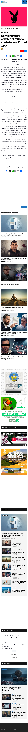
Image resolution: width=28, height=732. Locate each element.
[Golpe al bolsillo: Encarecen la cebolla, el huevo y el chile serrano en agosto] (6, 582)
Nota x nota (7, 28)
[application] (14, 439)
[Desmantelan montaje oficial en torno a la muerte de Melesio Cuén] (14, 346)
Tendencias (4, 669)
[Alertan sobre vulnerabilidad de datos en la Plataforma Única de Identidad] (6, 706)
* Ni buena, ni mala (7, 648)
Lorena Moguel (7, 48)
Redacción (4, 236)
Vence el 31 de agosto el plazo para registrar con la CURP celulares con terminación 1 (14, 234)
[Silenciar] (23, 445)
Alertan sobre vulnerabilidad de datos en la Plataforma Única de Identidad (18, 706)
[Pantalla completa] (25, 445)
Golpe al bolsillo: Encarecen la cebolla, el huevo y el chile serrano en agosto (19, 582)
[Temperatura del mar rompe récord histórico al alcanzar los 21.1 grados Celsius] (6, 590)
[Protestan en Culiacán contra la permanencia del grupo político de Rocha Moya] (14, 676)
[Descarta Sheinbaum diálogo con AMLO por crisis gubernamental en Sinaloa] (6, 714)
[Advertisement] (14, 189)
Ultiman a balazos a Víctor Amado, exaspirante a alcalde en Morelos (14, 259)
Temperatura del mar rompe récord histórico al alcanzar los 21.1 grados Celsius (18, 590)
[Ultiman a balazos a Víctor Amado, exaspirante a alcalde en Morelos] (14, 248)
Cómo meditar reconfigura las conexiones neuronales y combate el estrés (12, 308)
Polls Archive (15, 657)
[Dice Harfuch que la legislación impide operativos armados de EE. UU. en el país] (6, 697)
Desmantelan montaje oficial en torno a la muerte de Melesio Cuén (12, 357)
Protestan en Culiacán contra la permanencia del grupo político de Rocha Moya (12, 688)
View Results (14, 654)
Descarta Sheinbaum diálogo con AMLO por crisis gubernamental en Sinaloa (19, 714)
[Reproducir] (2, 445)
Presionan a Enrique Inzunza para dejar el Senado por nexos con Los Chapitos (14, 332)
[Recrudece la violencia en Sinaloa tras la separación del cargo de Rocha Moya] (14, 272)
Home (2, 28)
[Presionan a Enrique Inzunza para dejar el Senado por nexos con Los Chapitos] (14, 322)
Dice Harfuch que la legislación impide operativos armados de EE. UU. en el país (18, 697)
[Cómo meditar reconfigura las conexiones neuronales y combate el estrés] (14, 297)
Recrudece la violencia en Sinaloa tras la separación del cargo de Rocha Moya (12, 283)
